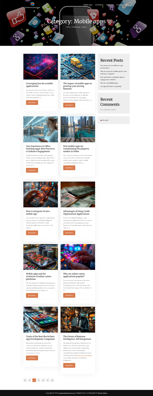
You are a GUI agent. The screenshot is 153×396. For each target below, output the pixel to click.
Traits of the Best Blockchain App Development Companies (40, 337)
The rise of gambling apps (109, 83)
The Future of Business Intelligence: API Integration (77, 337)
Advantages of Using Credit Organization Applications (76, 212)
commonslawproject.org (66, 393)
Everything (99, 5)
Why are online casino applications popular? (74, 275)
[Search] (126, 5)
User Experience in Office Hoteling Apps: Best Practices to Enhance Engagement (40, 149)
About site (109, 5)
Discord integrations (85, 355)
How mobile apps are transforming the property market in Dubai (76, 149)
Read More (32, 102)
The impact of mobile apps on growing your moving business (77, 86)
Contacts (119, 5)
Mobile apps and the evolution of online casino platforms (38, 276)
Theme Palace (102, 393)
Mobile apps (87, 5)
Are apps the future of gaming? (111, 86)
